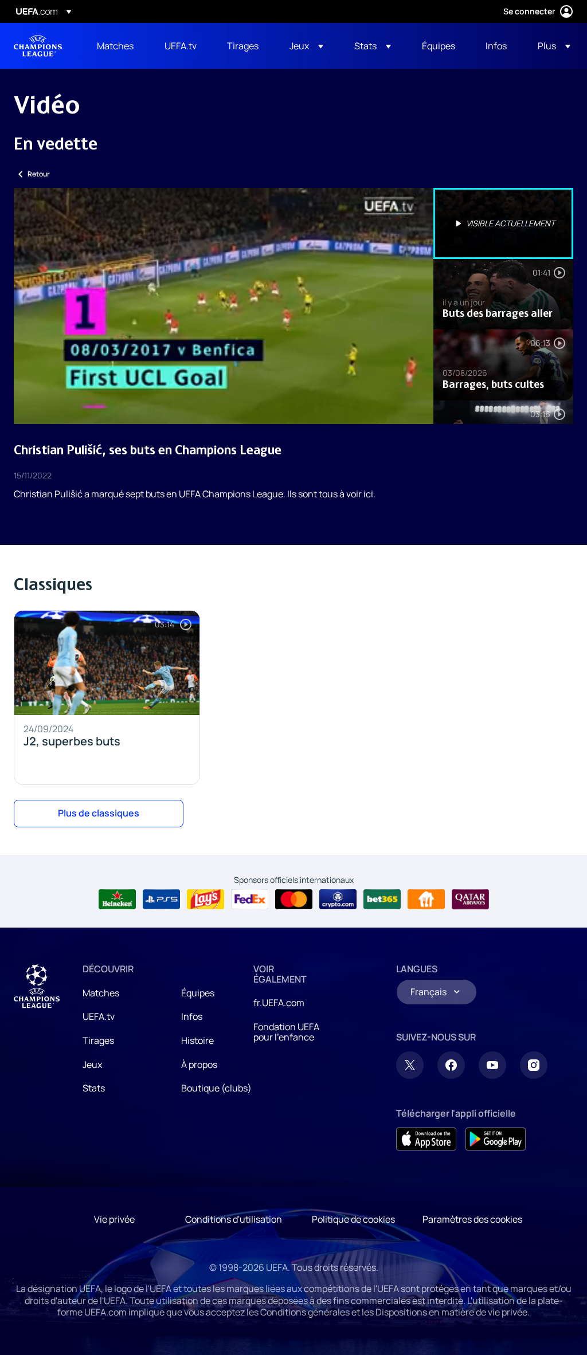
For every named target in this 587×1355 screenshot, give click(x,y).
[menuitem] (116, 46)
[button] (306, 46)
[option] (503, 223)
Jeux (92, 1064)
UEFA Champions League (38, 46)
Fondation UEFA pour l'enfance (286, 1031)
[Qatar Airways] (470, 899)
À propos (199, 1064)
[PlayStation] (161, 899)
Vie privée (114, 1219)
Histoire (197, 1040)
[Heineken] (117, 899)
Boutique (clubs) (216, 1088)
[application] (223, 306)
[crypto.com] (338, 899)
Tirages (98, 1040)
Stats (94, 1088)
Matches (101, 993)
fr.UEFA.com (278, 1002)
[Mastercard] (293, 899)
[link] (115, 46)
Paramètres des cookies (472, 1219)
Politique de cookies (353, 1219)
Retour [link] (39, 174)
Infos (191, 1016)
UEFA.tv (99, 1016)
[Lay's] (205, 899)
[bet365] (382, 899)
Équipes (197, 993)
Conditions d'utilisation (233, 1219)
